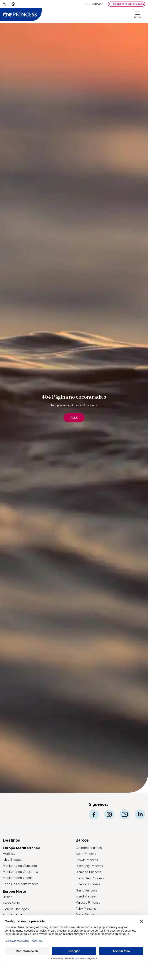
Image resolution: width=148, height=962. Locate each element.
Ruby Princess (86, 909)
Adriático (9, 853)
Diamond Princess (88, 872)
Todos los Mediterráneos (21, 884)
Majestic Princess (88, 902)
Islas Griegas (12, 859)
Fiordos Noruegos (16, 909)
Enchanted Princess (90, 878)
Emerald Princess (88, 884)
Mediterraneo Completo (20, 866)
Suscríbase (96, 4)
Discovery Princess (89, 866)
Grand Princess (86, 890)
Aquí (74, 418)
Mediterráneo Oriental (18, 878)
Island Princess (86, 896)
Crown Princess (87, 860)
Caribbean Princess (89, 848)
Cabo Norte (11, 903)
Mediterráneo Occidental (21, 872)
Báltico (7, 897)
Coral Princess (86, 854)
